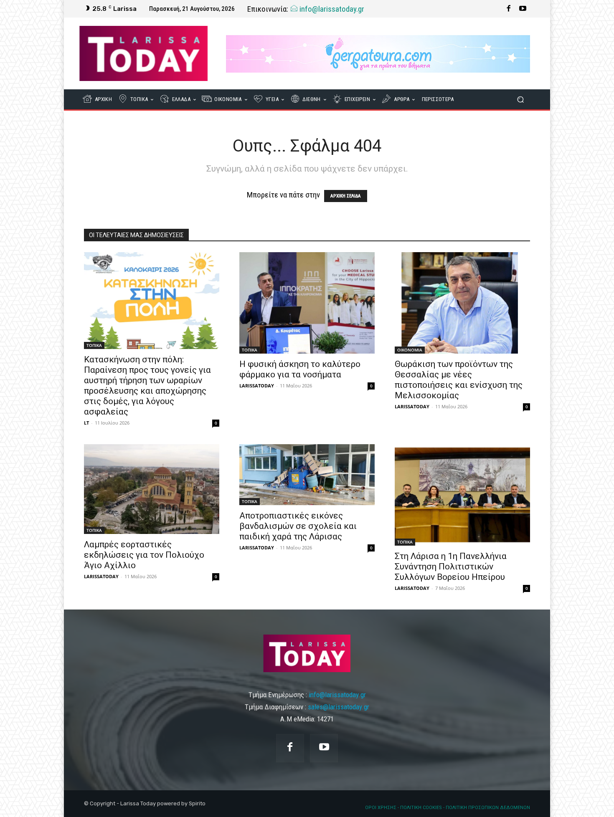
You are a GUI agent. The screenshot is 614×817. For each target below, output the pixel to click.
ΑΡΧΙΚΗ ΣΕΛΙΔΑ (345, 196)
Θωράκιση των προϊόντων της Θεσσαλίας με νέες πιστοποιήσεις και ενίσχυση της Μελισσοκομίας (459, 379)
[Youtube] (523, 9)
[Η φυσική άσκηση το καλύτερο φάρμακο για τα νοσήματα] (307, 303)
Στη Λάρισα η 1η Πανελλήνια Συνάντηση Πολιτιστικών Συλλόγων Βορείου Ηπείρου (451, 566)
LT (86, 423)
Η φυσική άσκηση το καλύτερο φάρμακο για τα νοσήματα (299, 369)
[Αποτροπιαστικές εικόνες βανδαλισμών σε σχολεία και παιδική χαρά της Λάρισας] (307, 474)
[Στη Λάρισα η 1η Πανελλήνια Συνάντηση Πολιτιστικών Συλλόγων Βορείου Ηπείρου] (462, 495)
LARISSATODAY (256, 385)
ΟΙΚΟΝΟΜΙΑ (409, 350)
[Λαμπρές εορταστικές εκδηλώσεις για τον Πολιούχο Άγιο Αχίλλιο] (151, 489)
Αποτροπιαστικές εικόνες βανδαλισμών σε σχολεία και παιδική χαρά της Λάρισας (298, 526)
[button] (520, 99)
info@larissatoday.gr (331, 9)
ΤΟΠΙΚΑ (94, 345)
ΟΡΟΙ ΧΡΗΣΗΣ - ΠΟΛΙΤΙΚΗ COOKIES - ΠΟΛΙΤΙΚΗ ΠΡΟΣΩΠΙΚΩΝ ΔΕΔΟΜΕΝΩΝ (447, 807)
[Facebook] (509, 9)
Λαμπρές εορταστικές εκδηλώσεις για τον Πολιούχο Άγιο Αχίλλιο (144, 554)
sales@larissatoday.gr (338, 707)
